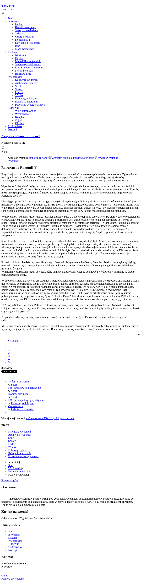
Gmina (19, 24)
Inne (17, 45)
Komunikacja (22, 39)
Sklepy (19, 33)
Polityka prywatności (12, 578)
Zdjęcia (19, 120)
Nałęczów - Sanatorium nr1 (20, 136)
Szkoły (19, 89)
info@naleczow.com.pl (13, 2)
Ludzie (19, 92)
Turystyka (13, 107)
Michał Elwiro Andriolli (28, 61)
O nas (4, 575)
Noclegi (12, 129)
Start (10, 18)
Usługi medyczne (24, 36)
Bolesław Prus (23, 73)
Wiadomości (15, 76)
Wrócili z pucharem (18, 381)
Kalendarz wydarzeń (26, 79)
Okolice (19, 123)
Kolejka (19, 117)
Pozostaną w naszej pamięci (30, 104)
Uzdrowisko (15, 126)
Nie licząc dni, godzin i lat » (59, 418)
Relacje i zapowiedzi (22, 409)
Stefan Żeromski (24, 70)
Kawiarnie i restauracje (27, 42)
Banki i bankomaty (25, 27)
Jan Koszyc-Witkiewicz (28, 64)
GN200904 (14, 340)
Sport (18, 86)
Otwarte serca (15, 406)
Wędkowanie (22, 113)
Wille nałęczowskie (25, 110)
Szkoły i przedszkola (26, 30)
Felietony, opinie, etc (26, 98)
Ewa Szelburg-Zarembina (29, 67)
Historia (12, 52)
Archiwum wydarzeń (26, 83)
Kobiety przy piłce (18, 393)
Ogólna (19, 58)
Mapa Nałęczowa (24, 48)
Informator (14, 21)
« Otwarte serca (35, 418)
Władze (19, 95)
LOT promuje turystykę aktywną (26, 400)
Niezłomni (20, 55)
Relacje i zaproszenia (26, 101)
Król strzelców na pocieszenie (24, 387)
